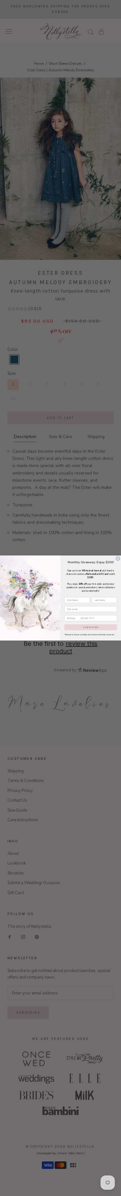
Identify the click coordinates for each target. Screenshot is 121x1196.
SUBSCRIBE (90, 627)
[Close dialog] (118, 558)
